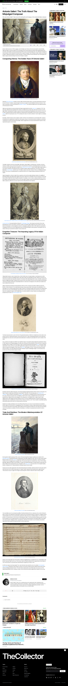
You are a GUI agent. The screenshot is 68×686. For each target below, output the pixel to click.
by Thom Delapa (5, 646)
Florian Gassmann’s (9, 101)
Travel (4, 673)
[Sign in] (64, 4)
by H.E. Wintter (19, 510)
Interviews (4, 675)
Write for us (61, 4)
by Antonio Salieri (18, 273)
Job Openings (26, 675)
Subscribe (26, 1)
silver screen (27, 463)
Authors (25, 670)
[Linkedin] (46, 677)
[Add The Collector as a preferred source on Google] (49, 665)
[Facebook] (29, 590)
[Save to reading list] (37, 45)
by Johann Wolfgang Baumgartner (15, 220)
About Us (25, 666)
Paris (38, 344)
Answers (14, 668)
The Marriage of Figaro (25, 223)
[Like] (6, 591)
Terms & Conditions (57, 682)
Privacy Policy (63, 682)
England (20, 394)
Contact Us (26, 676)
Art (54, 24)
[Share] (41, 45)
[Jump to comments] (34, 45)
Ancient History (5, 666)
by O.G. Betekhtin (20, 454)
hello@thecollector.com (50, 674)
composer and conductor (26, 167)
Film (13, 671)
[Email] (38, 590)
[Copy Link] (35, 590)
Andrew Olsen (52, 77)
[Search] (54, 4)
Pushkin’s (14, 459)
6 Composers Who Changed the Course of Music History (30, 637)
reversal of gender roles (17, 292)
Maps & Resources (16, 675)
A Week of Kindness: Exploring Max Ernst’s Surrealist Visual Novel (35, 624)
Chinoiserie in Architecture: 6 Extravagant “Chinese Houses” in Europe (41, 637)
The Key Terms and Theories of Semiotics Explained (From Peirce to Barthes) (13, 643)
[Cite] (44, 45)
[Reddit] (33, 590)
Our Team (25, 671)
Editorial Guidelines (27, 673)
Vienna (4, 113)
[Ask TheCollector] (30, 45)
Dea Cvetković (52, 24)
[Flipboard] (36, 590)
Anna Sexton (52, 63)
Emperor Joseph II (23, 104)
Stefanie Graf (52, 38)
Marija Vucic (8, 45)
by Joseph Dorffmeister (18, 332)
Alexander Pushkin (6, 458)
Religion (14, 666)
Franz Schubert (10, 169)
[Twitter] (31, 590)
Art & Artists (4, 670)
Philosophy (4, 671)
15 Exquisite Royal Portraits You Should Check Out (12, 574)
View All (44, 608)
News (14, 673)
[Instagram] (57, 677)
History (4, 668)
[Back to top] (65, 650)
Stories (14, 670)
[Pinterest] (60, 677)
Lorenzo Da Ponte (6, 223)
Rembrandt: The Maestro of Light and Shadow (11, 624)
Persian (23, 347)
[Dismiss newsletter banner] (64, 1)
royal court (34, 108)
